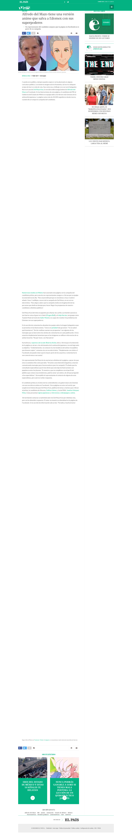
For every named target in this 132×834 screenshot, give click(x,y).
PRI (38, 813)
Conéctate (101, 1)
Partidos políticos (43, 814)
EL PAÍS (72, 819)
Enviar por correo (76, 33)
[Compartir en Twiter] (29, 33)
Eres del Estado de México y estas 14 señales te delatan (33, 786)
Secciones (112, 7)
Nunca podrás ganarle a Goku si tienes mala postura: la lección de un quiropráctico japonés (64, 790)
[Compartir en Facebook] (24, 33)
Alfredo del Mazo (30, 813)
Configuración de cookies (87, 828)
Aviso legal (55, 828)
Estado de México (60, 813)
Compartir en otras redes (33, 33)
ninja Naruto (62, 315)
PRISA (99, 828)
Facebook (36, 740)
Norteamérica (31, 814)
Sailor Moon (44, 318)
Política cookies (75, 828)
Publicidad (49, 828)
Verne (24, 8)
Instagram (46, 740)
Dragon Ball (50, 315)
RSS (95, 828)
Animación (50, 813)
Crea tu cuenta (109, 1)
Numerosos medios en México (32, 293)
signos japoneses (44, 393)
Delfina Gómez (51, 390)
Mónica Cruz (26, 76)
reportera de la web (43, 343)
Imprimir (71, 33)
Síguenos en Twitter (68, 2)
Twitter (41, 740)
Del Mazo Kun (38, 89)
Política (24, 11)
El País (24, 2)
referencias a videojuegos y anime (63, 393)
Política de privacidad (64, 828)
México (70, 813)
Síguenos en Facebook (64, 2)
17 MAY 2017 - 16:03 (38, 76)
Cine (62, 814)
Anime (43, 813)
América (68, 814)
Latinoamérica (55, 814)
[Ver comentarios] (38, 33)
